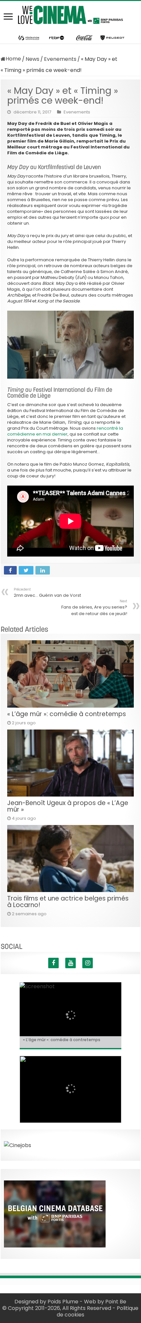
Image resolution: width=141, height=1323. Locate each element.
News (32, 59)
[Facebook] (53, 963)
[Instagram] (87, 963)
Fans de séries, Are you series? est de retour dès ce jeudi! (94, 608)
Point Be (115, 1301)
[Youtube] (70, 963)
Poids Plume (63, 1301)
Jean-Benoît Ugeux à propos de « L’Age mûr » (67, 806)
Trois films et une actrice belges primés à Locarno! (68, 901)
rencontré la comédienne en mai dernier (65, 431)
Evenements (60, 59)
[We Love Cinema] (70, 14)
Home (13, 58)
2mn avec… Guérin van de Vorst (47, 592)
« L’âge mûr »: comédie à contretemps (66, 714)
